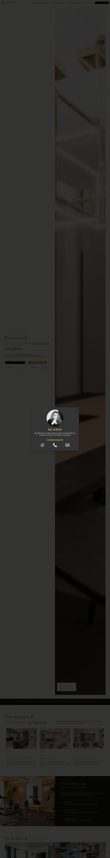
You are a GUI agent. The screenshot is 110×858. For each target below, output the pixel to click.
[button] (76, 409)
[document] (55, 429)
